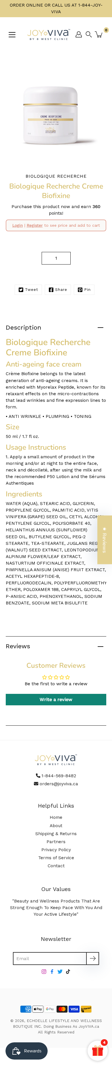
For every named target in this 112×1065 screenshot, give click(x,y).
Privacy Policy (56, 849)
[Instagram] (44, 971)
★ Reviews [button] (105, 540)
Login (17, 225)
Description (23, 327)
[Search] (90, 34)
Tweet (31, 289)
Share (61, 289)
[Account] (78, 34)
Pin (87, 289)
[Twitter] (60, 971)
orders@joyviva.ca (59, 783)
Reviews (18, 646)
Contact (56, 865)
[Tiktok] (68, 971)
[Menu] (12, 35)
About (56, 825)
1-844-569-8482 (59, 775)
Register (35, 225)
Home (56, 817)
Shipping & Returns (56, 833)
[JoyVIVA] (49, 34)
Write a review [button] (56, 699)
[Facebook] (52, 971)
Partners (56, 841)
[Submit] (92, 958)
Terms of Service (56, 857)
